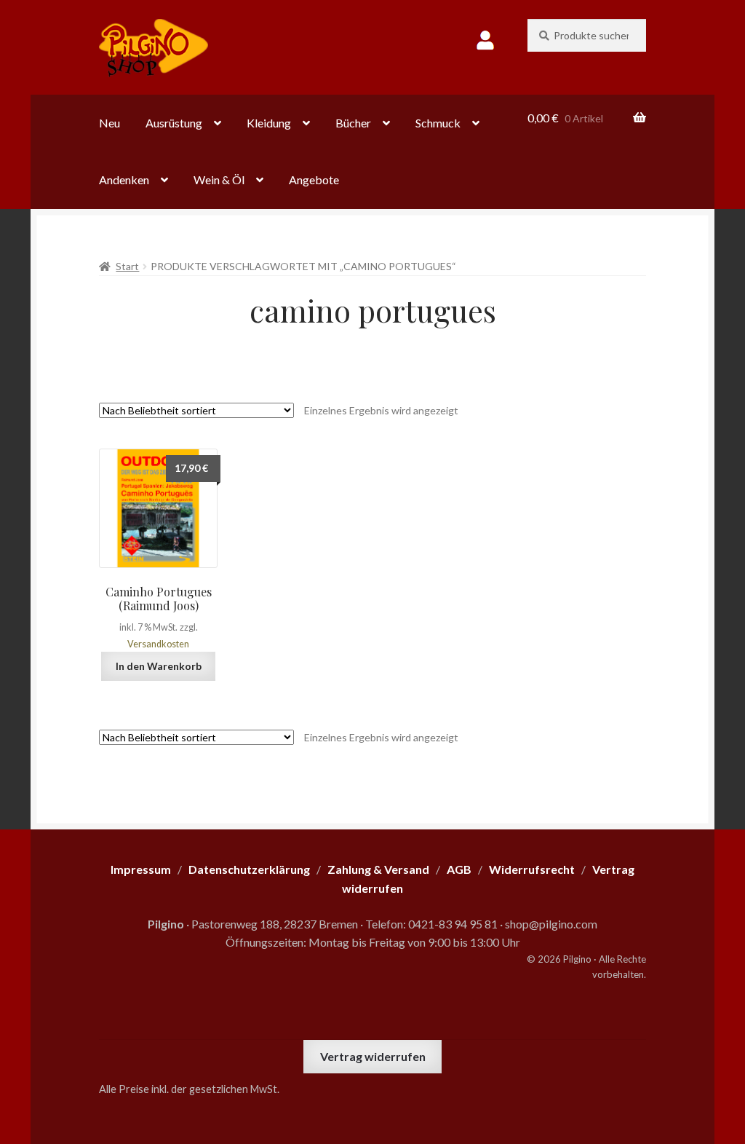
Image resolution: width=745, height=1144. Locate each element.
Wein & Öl (219, 179)
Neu (109, 123)
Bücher (353, 123)
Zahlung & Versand (378, 869)
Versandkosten (158, 644)
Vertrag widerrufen (373, 1056)
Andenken (124, 179)
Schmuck (438, 123)
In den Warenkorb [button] (159, 666)
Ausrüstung (174, 123)
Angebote (314, 179)
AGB (459, 869)
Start (127, 266)
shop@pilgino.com (551, 924)
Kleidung (269, 123)
